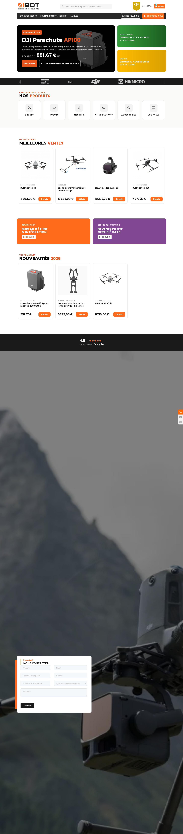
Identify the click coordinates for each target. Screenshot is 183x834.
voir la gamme (127, 40)
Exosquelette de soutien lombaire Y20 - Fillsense (71, 304)
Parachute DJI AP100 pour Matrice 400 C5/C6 (34, 304)
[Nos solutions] (180, 421)
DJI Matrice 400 (141, 187)
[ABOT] (28, 6)
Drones (125, 37)
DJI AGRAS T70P (103, 303)
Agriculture (126, 34)
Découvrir (29, 63)
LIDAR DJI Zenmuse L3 (106, 187)
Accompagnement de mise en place (60, 63)
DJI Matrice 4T (28, 187)
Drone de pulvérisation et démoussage (72, 189)
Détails (44, 199)
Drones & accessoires (135, 61)
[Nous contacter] (180, 417)
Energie (123, 59)
